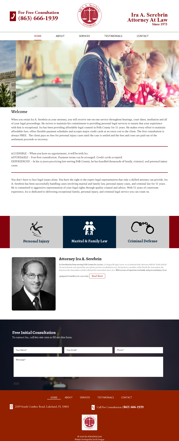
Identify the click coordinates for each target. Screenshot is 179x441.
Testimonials (113, 36)
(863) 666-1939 (38, 19)
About (60, 36)
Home (37, 36)
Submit (16, 383)
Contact (143, 36)
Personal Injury (36, 241)
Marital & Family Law (89, 241)
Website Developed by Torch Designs (89, 439)
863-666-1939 (42, 337)
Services (84, 36)
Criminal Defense (142, 241)
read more (97, 276)
